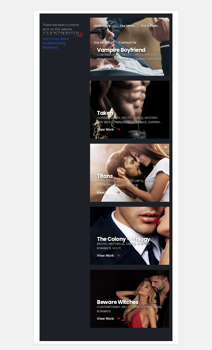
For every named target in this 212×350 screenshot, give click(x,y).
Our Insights (103, 42)
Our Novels (149, 26)
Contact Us (127, 42)
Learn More (102, 26)
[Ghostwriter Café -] (67, 34)
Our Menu (127, 26)
